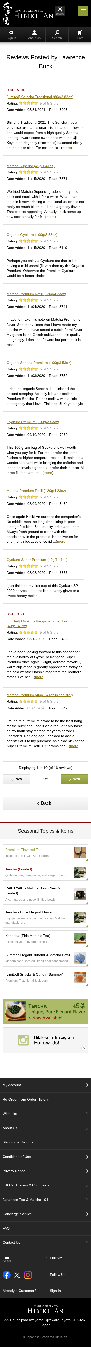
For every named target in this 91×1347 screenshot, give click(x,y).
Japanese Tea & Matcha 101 (25, 1200)
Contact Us (11, 1242)
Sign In (11, 38)
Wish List (10, 1114)
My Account (12, 1085)
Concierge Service (17, 1214)
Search (57, 38)
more (66, 148)
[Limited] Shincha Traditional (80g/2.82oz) (40, 97)
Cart (80, 38)
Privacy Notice (14, 1171)
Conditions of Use (17, 1156)
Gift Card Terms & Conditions (26, 1185)
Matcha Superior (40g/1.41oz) (31, 166)
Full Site (56, 1258)
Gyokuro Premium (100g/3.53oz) (33, 422)
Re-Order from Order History (26, 1099)
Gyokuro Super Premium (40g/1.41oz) (37, 560)
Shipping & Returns (18, 1142)
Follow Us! (58, 1275)
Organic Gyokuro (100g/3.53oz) (32, 235)
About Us (34, 38)
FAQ (6, 1228)
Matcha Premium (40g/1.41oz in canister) (40, 695)
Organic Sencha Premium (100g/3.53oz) (39, 363)
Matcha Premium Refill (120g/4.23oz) (36, 294)
